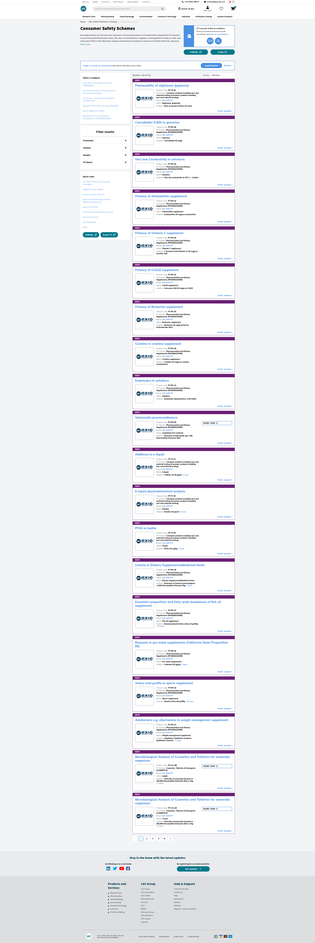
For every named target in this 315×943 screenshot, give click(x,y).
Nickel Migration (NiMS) (94, 111)
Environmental (116, 902)
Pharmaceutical (116, 896)
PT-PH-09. (172, 422)
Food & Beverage (116, 899)
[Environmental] (108, 903)
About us (85, 2)
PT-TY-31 (172, 459)
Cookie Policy (178, 936)
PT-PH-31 (172, 275)
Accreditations (89, 222)
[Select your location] (231, 2)
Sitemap (177, 905)
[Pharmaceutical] (108, 896)
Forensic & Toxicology (118, 906)
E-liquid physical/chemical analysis (160, 491)
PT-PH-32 (172, 201)
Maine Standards (147, 899)
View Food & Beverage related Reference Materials (96, 200)
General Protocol (91, 217)
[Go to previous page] (135, 838)
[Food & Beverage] (108, 899)
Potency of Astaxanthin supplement (161, 196)
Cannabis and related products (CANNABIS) (97, 84)
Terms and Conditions (147, 936)
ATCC (143, 905)
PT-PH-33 (172, 651)
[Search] (162, 8)
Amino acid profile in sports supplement (164, 683)
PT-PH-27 (172, 725)
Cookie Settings (193, 936)
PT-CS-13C (172, 808)
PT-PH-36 (172, 127)
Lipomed (144, 922)
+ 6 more (182, 512)
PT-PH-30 (172, 311)
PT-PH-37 (172, 610)
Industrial (114, 909)
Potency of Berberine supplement (159, 307)
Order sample (224, 111)
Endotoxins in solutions (152, 380)
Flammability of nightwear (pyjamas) (162, 85)
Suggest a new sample (93, 189)
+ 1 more (180, 549)
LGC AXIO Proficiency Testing (103, 22)
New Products (118, 2)
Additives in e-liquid (149, 454)
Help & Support (132, 2)
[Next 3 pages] (164, 838)
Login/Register (211, 65)
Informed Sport (147, 915)
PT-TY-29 (172, 533)
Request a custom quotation (185, 909)
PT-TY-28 (172, 90)
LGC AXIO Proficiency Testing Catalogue (96, 183)
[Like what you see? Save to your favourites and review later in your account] (221, 8)
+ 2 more (159, 783)
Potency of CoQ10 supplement (157, 270)
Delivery (177, 902)
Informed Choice (147, 912)
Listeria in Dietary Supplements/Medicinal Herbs (170, 565)
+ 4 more (185, 475)
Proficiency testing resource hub (98, 212)
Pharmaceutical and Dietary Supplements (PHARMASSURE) (97, 117)
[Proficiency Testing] (108, 912)
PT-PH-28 (172, 348)
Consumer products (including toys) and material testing (99, 91)
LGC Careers (146, 895)
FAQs (85, 227)
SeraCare (144, 902)
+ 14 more (160, 626)
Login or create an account (96, 65)
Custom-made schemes (93, 194)
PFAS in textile (145, 528)
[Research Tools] (108, 893)
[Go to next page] (170, 838)
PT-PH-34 (172, 688)
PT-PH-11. (172, 385)
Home (83, 22)
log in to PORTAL (90, 207)
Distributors (178, 899)
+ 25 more (189, 701)
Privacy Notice (164, 936)
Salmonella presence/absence (156, 417)
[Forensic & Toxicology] (108, 906)
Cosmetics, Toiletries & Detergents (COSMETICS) (99, 99)
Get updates (191, 869)
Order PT (222, 52)
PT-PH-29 (172, 238)
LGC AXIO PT (167, 100)
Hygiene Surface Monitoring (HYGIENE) (100, 106)
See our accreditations (219, 34)
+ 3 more (183, 664)
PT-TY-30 (172, 496)
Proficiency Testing (117, 912)
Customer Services (181, 889)
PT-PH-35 (172, 164)
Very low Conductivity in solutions (160, 159)
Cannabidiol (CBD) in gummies (157, 122)
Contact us (146, 2)
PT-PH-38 (172, 570)
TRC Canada (145, 919)
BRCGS (143, 909)
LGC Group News (147, 892)
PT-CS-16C (172, 765)
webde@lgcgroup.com (216, 2)
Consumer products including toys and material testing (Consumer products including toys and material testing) (177, 95)
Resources (105, 2)
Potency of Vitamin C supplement (159, 233)
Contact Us (178, 892)
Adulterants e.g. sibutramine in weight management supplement (181, 720)
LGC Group (145, 889)
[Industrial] (108, 909)
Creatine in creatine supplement (158, 344)
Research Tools (116, 893)
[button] (105, 141)
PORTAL (194, 52)
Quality (95, 2)
